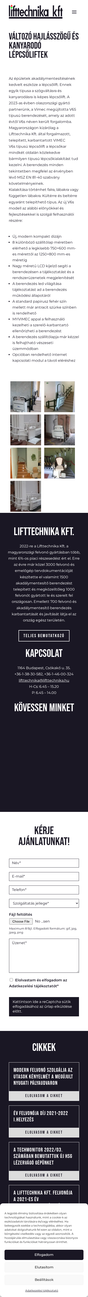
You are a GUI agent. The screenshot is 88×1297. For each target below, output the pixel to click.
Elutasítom (44, 1267)
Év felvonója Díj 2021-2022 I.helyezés (41, 1116)
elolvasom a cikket (44, 1095)
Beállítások (44, 1279)
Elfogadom (44, 1254)
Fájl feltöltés (20, 914)
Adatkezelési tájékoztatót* (34, 986)
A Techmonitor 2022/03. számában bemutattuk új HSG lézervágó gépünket (43, 1156)
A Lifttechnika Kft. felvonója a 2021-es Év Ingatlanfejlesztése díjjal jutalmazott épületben (43, 1203)
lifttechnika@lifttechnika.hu (44, 680)
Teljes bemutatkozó (44, 636)
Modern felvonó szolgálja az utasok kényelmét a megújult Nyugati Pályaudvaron (43, 1077)
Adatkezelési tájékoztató (41, 1290)
